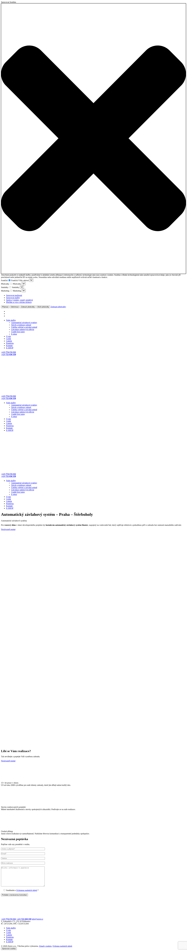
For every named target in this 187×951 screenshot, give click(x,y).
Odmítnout (15, 307)
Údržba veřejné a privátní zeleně (24, 327)
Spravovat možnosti (14, 295)
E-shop (14, 334)
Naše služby (11, 320)
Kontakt (9, 345)
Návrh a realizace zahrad (21, 325)
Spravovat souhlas (9, 949)
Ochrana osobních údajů (62, 946)
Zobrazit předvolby (28, 307)
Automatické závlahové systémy (24, 322)
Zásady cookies (45, 946)
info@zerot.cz (37, 919)
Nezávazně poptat (8, 529)
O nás (8, 336)
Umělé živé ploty (18, 332)
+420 (8, 919)
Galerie (9, 341)
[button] (93, 138)
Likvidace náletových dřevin (22, 329)
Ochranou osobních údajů (26, 890)
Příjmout (5, 307)
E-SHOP (9, 348)
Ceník (8, 339)
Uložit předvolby (43, 307)
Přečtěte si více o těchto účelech (19, 302)
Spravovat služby (13, 298)
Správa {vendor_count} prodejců (19, 300)
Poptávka (10, 343)
